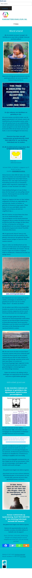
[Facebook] (5, 545)
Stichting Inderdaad (20, 554)
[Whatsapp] (19, 545)
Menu (16, 24)
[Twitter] (12, 545)
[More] (26, 545)
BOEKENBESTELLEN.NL (18, 171)
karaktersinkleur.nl (14, 19)
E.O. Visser (23, 556)
